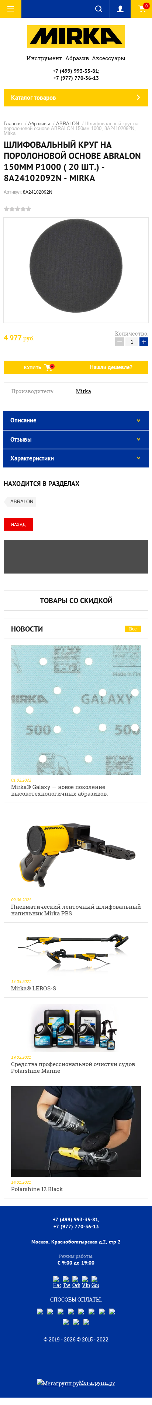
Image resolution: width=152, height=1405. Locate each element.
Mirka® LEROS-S (33, 988)
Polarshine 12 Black (37, 1189)
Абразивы (39, 123)
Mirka (83, 391)
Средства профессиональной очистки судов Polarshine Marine (73, 1067)
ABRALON (67, 123)
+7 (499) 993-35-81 (75, 71)
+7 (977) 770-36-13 (76, 78)
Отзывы (21, 439)
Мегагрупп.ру (97, 1382)
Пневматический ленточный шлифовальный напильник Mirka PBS (76, 910)
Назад (18, 524)
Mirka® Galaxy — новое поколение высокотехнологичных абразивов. (59, 790)
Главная (13, 123)
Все (133, 629)
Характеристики (32, 458)
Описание (23, 420)
